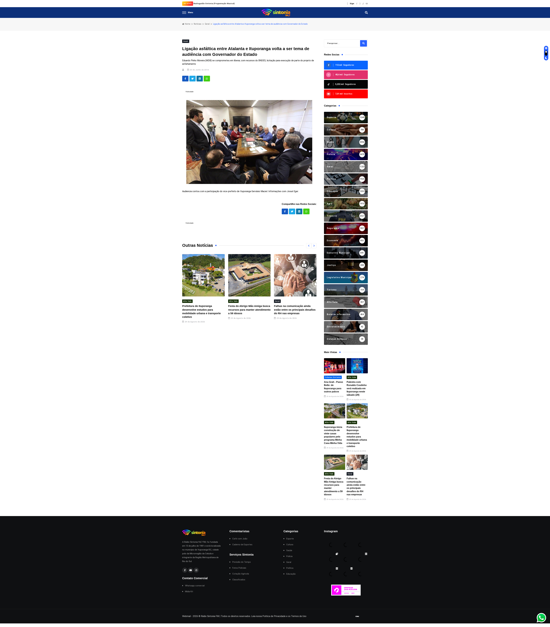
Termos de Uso (298, 616)
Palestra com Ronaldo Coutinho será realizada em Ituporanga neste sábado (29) (357, 388)
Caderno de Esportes (242, 545)
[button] (308, 245)
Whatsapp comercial (195, 586)
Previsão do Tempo (241, 562)
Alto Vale (187, 301)
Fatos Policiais (239, 568)
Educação (291, 574)
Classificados (238, 580)
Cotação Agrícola (240, 574)
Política (289, 568)
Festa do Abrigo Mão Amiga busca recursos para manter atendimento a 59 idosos (249, 310)
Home (187, 24)
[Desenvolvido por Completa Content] (357, 616)
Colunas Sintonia (333, 377)
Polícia (289, 556)
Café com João (239, 539)
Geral (207, 24)
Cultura (289, 545)
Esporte (290, 539)
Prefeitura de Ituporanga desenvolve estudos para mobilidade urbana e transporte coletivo (357, 436)
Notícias (197, 24)
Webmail (186, 616)
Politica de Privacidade (274, 616)
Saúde (289, 550)
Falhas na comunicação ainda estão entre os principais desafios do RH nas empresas (295, 310)
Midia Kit (189, 591)
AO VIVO (188, 3)
